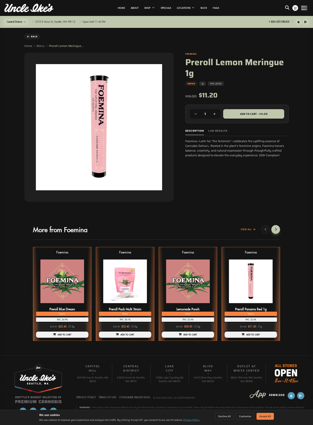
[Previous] (265, 229)
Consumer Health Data (134, 397)
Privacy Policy (191, 420)
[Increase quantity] (214, 114)
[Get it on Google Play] (306, 22)
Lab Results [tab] (218, 131)
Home (121, 8)
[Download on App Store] (298, 22)
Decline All (224, 416)
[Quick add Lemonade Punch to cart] (208, 304)
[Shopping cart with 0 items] (295, 8)
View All (246, 229)
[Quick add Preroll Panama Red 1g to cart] (271, 304)
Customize (245, 416)
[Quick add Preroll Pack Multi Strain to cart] (145, 304)
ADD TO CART (64, 334)
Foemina (62, 252)
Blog (204, 8)
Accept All (265, 416)
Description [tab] (194, 131)
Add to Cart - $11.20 (253, 114)
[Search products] (287, 8)
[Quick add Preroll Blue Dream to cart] (82, 304)
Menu (41, 46)
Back (34, 36)
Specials (166, 8)
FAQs (216, 8)
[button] (62, 294)
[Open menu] (304, 8)
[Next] (275, 229)
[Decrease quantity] (196, 114)
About (135, 8)
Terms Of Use (107, 397)
